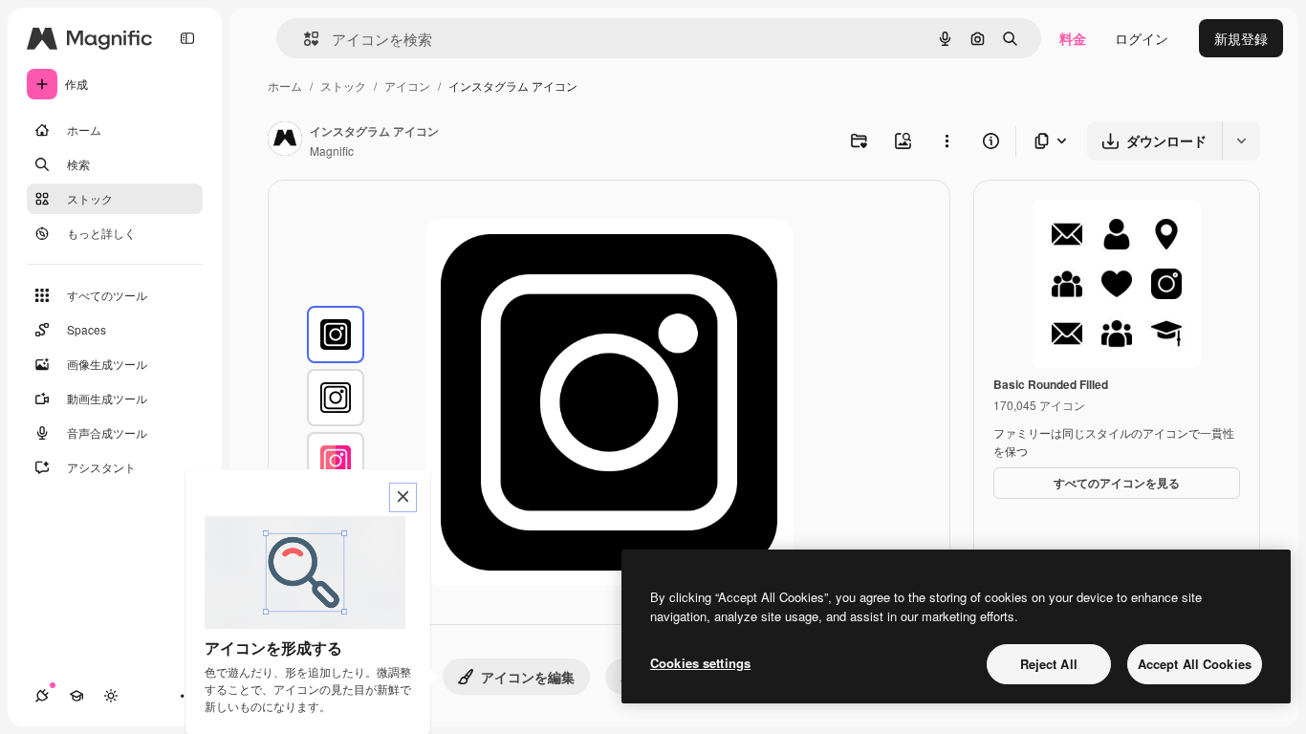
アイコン (407, 85)
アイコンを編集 (528, 676)
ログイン (1141, 38)
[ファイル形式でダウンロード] (1051, 141)
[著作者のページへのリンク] (285, 140)
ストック (343, 85)
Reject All (1048, 664)
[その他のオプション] (946, 140)
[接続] (42, 695)
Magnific (332, 150)
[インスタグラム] (335, 334)
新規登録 (1241, 38)
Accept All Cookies (1195, 664)
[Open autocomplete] (303, 39)
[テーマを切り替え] (111, 695)
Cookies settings (700, 663)
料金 (1072, 38)
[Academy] (76, 695)
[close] (403, 497)
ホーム (285, 85)
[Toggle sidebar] (187, 38)
